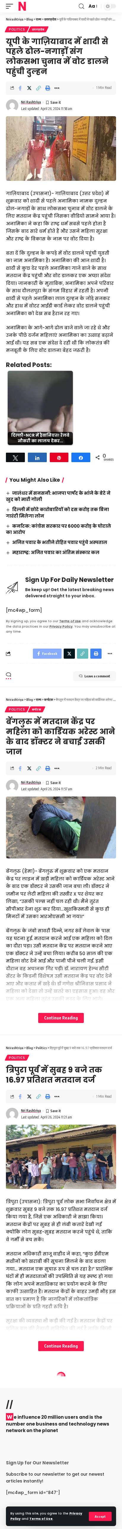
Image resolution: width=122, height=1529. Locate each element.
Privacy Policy (61, 626)
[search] (81, 6)
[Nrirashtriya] (22, 6)
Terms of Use (41, 1519)
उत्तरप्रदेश (38, 29)
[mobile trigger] (11, 6)
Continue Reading (61, 1017)
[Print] (48, 88)
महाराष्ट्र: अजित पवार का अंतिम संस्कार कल (55, 552)
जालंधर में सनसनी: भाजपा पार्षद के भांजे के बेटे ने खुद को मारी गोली (58, 496)
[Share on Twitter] (29, 88)
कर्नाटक (36, 709)
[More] (57, 88)
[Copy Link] (38, 88)
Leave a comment (97, 676)
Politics (17, 29)
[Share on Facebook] (20, 88)
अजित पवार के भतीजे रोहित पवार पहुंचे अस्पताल (59, 542)
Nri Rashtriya (31, 102)
